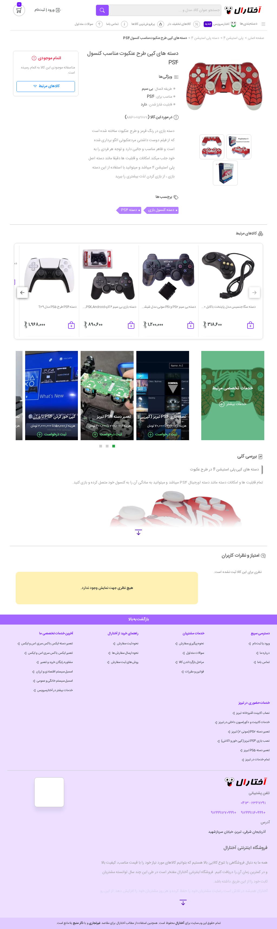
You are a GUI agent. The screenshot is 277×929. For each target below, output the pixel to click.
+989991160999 (253, 812)
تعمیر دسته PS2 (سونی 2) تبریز (251, 731)
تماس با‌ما (263, 662)
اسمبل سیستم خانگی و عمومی (55, 681)
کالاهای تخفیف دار (179, 24)
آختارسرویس (217, 24)
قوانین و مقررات (194, 671)
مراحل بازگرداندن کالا (191, 662)
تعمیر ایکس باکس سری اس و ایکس (50, 653)
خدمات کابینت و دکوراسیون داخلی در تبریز (244, 722)
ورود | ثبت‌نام (45, 10)
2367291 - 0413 (253, 803)
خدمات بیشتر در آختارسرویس (55, 690)
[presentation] (254, 292)
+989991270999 (223, 812)
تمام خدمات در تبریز (257, 759)
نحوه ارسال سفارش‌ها (125, 653)
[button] (113, 446)
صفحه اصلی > (254, 38)
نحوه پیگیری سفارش (191, 643)
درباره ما (265, 653)
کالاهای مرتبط (49, 86)
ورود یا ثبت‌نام (261, 643)
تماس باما (112, 24)
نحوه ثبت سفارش (127, 643)
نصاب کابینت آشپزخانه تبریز (253, 713)
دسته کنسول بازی (161, 210)
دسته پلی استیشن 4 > (203, 38)
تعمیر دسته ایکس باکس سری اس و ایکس (47, 643)
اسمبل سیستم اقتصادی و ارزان (54, 671)
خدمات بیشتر (236, 404)
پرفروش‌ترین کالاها (143, 24)
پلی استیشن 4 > (231, 38)
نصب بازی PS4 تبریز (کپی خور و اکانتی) (245, 741)
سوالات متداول (84, 24)
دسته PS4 (129, 210)
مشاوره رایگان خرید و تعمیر (56, 662)
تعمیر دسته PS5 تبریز (257, 750)
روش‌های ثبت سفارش (124, 662)
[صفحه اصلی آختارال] (243, 10)
